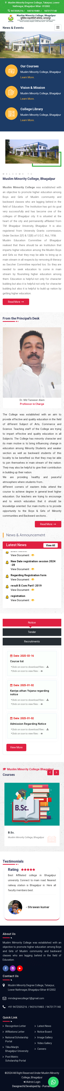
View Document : (21, 555)
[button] (5, 48)
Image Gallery (45, 1037)
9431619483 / (34, 10)
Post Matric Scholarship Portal (15, 1058)
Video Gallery (44, 1043)
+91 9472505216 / (19, 1006)
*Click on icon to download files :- (28, 667)
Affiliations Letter (15, 1031)
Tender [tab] (32, 632)
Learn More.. (27, 77)
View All (50, 545)
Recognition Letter (15, 1026)
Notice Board (44, 1031)
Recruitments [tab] (32, 641)
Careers (41, 1048)
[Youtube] (20, 969)
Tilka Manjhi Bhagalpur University (16, 1049)
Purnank (47, 1086)
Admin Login (33, 1081)
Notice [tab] (32, 622)
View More (16, 747)
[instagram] (13, 969)
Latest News (44, 1026)
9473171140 (50, 10)
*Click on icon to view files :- (26, 671)
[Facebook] (6, 969)
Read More (14, 301)
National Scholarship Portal (16, 1039)
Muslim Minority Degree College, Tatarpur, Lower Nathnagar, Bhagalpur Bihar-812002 (32, 987)
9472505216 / (17, 10)
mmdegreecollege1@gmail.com (26, 998)
